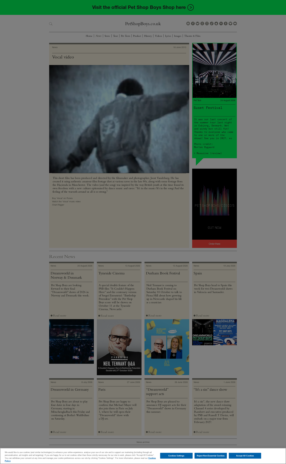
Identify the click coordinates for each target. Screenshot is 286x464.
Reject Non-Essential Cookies (210, 456)
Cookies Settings (176, 456)
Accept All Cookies (245, 456)
